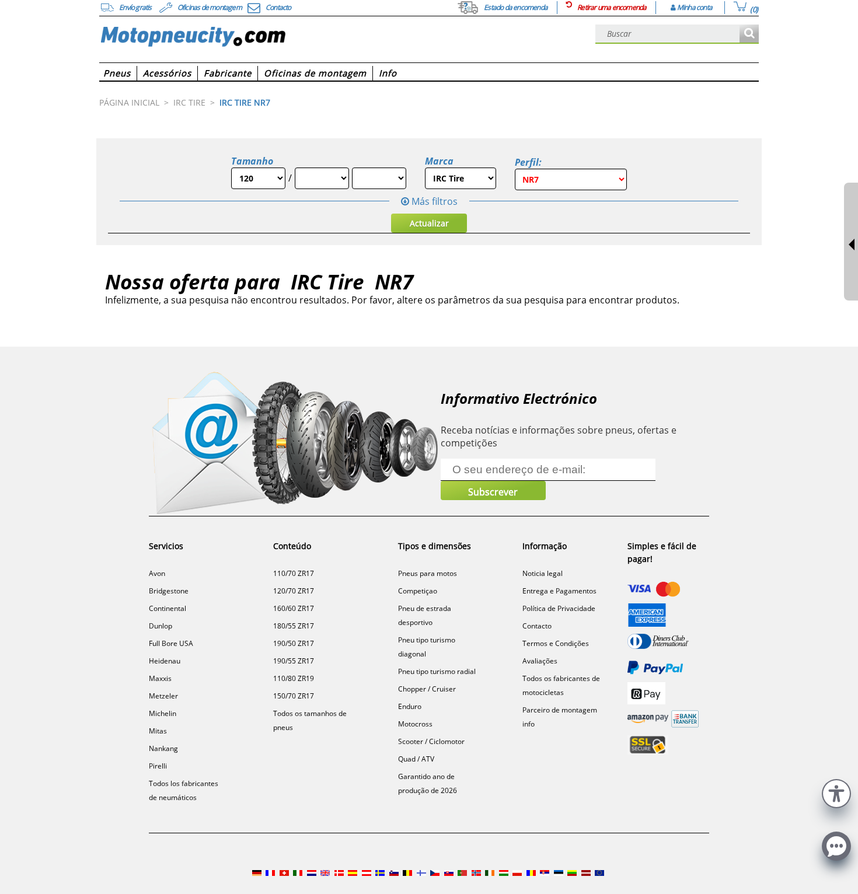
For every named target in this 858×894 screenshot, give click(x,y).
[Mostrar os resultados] (749, 34)
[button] (836, 792)
